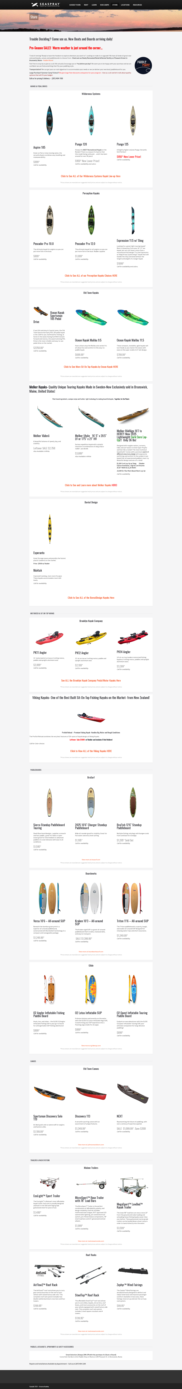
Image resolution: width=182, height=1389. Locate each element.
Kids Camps (104, 5)
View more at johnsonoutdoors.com (91, 1145)
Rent (86, 5)
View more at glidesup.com (91, 1046)
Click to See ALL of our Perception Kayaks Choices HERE (91, 275)
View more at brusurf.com (91, 860)
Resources (137, 5)
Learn (94, 5)
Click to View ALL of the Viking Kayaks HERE (91, 751)
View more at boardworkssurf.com (91, 952)
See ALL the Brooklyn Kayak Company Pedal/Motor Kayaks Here (91, 680)
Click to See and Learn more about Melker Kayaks (91, 485)
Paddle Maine (48, 60)
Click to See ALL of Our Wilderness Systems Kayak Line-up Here (91, 176)
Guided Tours (75, 5)
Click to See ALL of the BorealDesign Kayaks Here (91, 597)
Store (115, 5)
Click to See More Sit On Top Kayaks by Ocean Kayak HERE (91, 366)
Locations (125, 5)
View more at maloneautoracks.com (91, 1241)
